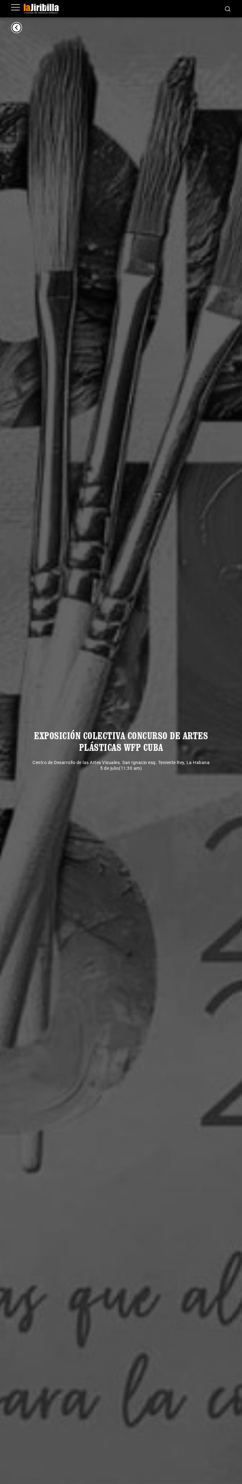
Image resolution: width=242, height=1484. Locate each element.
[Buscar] (227, 8)
